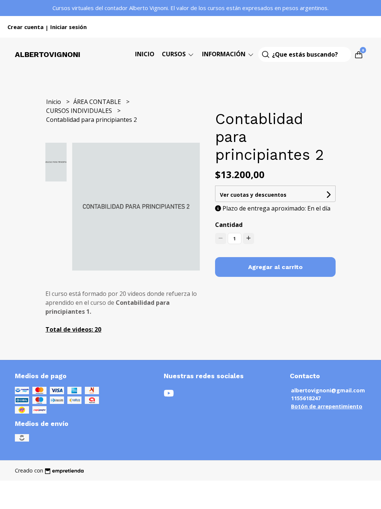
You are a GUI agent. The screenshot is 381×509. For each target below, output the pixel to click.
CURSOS (174, 54)
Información (224, 54)
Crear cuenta (25, 27)
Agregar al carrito (275, 267)
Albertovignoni (47, 54)
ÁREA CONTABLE (97, 102)
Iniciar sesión (68, 27)
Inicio (144, 54)
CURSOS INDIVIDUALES (79, 111)
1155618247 (306, 398)
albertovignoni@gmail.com (328, 390)
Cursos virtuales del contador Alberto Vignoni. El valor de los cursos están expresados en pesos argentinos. (190, 8)
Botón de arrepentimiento (326, 406)
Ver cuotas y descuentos (253, 194)
